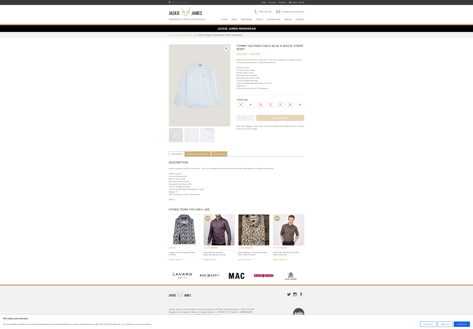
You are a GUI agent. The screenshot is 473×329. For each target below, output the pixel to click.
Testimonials (273, 19)
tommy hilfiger (251, 129)
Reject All (445, 324)
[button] (226, 48)
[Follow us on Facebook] (301, 297)
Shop (264, 2)
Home (224, 19)
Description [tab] (176, 154)
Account (272, 2)
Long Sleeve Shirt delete (278, 126)
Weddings (246, 19)
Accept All (461, 324)
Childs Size (242, 100)
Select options (175, 259)
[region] (236, 322)
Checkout (282, 2)
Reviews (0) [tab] (219, 154)
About (259, 19)
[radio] (240, 104)
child (265, 126)
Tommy (293, 126)
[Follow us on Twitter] (289, 297)
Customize (428, 324)
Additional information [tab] (198, 154)
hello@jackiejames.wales (293, 12)
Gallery (288, 19)
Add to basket (280, 118)
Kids (190, 35)
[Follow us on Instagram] (295, 297)
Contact (300, 19)
